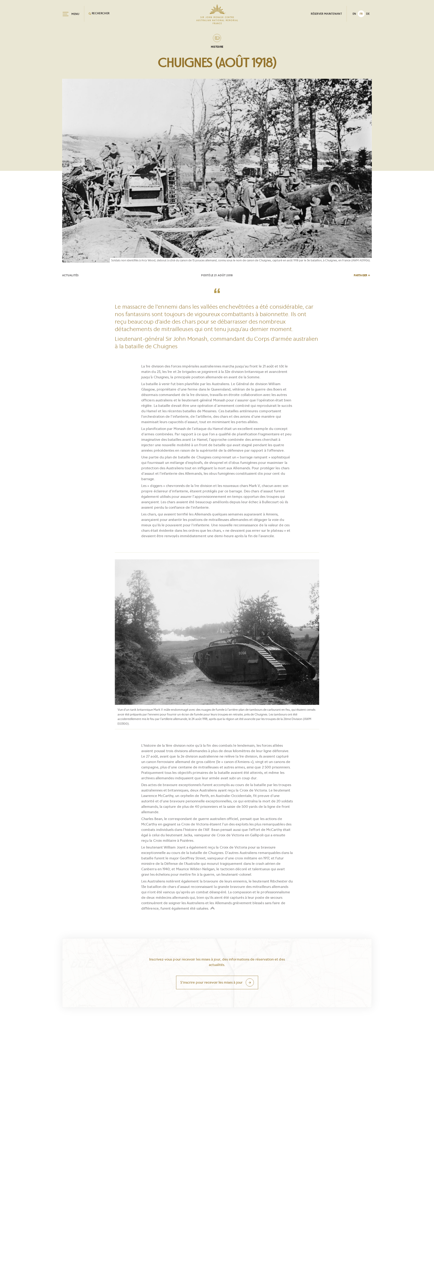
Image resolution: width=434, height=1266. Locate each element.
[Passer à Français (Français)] (361, 13)
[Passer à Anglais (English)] (354, 13)
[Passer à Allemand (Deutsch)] (368, 13)
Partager (360, 275)
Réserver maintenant (326, 13)
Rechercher (100, 13)
